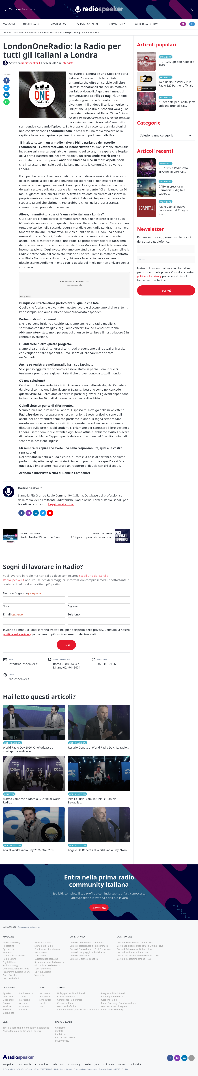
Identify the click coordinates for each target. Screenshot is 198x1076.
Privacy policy (79, 1069)
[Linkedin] (184, 1058)
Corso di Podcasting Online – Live (134, 958)
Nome (6, 606)
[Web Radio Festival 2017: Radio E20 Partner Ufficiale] (166, 82)
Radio (87, 1064)
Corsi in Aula (24, 1064)
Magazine (9, 24)
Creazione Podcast (66, 996)
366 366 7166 (106, 664)
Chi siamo (60, 1027)
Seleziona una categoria (156, 135)
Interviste (32, 32)
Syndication (45, 999)
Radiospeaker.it (30, 63)
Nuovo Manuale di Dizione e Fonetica (22, 1030)
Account (23, 1003)
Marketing (24, 999)
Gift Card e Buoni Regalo (114, 1006)
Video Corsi (58, 1064)
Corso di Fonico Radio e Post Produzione (90, 949)
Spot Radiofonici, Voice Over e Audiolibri (78, 1009)
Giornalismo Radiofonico (47, 965)
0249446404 (71, 667)
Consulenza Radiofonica (69, 999)
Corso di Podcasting (80, 955)
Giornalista (8, 1012)
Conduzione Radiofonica (47, 949)
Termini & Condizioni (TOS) (109, 1069)
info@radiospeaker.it (23, 664)
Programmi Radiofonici (113, 993)
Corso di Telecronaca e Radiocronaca (89, 945)
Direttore (24, 1006)
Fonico (6, 1003)
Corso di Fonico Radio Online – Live (135, 942)
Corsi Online (41, 1064)
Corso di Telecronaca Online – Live (134, 949)
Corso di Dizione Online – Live (132, 952)
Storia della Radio (43, 945)
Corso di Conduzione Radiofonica (87, 942)
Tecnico (7, 1009)
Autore (22, 996)
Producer (7, 1006)
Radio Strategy (10, 965)
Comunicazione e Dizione (16, 968)
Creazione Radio (65, 1003)
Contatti (59, 1030)
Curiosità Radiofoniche (46, 958)
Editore (23, 1009)
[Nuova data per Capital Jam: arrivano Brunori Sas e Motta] (166, 102)
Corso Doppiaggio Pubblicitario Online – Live (140, 945)
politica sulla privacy (17, 634)
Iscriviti (166, 290)
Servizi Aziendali (88, 24)
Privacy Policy (62, 1040)
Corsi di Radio (31, 24)
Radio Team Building (112, 1009)
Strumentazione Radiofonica (49, 962)
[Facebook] (21, 513)
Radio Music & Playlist (14, 955)
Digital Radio (9, 962)
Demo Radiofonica (66, 1006)
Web (41, 1006)
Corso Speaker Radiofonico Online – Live (138, 955)
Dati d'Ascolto (10, 975)
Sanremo (7, 952)
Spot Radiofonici (42, 968)
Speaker (7, 993)
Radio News (165, 57)
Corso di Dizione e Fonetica (84, 958)
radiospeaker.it (19, 679)
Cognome (73, 606)
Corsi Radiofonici (11, 978)
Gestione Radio (109, 999)
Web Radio (40, 955)
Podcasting (8, 945)
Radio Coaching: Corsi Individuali (118, 1003)
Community (117, 24)
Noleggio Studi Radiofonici (71, 993)
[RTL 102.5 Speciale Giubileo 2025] (166, 62)
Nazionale (44, 993)
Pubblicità (60, 1034)
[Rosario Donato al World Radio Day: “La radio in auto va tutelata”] (99, 729)
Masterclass (58, 24)
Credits (125, 1069)
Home (7, 32)
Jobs (97, 1064)
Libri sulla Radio (42, 971)
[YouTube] (50, 513)
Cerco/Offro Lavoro (65, 1037)
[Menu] (191, 9)
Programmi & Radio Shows (16, 971)
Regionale (44, 996)
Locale (42, 1003)
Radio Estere (9, 958)
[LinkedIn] (36, 513)
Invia (66, 645)
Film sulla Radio (42, 942)
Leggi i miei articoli (61, 504)
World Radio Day (146, 24)
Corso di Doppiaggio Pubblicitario (87, 952)
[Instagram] (29, 513)
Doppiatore (9, 999)
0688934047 (70, 664)
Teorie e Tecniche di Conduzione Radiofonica (26, 1027)
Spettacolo (165, 163)
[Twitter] (43, 513)
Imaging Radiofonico (112, 996)
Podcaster (8, 996)
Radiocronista (26, 993)
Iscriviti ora (99, 908)
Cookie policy (91, 1069)
